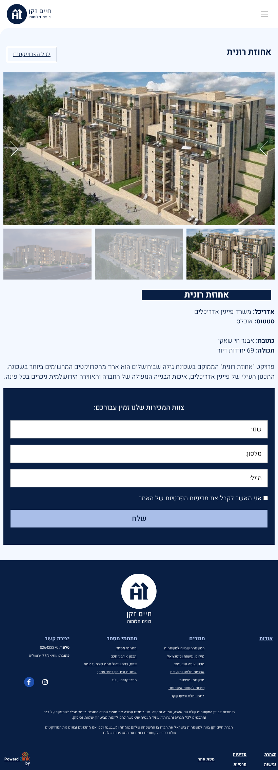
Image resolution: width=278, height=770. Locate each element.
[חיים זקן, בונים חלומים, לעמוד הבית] (29, 14)
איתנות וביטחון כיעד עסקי (117, 672)
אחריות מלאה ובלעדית (187, 672)
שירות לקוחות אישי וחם (186, 688)
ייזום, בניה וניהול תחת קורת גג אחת (110, 664)
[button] (264, 14)
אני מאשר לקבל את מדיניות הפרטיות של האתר (200, 498)
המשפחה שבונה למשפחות (184, 648)
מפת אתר (206, 759)
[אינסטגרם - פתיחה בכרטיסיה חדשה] (45, 682)
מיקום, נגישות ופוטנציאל (185, 656)
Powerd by (17, 761)
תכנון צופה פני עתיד (189, 664)
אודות (266, 638)
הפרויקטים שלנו (124, 680)
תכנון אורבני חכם (124, 656)
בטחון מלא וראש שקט (187, 696)
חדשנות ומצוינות (191, 680)
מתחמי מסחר (126, 648)
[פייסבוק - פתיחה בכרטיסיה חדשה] (29, 682)
